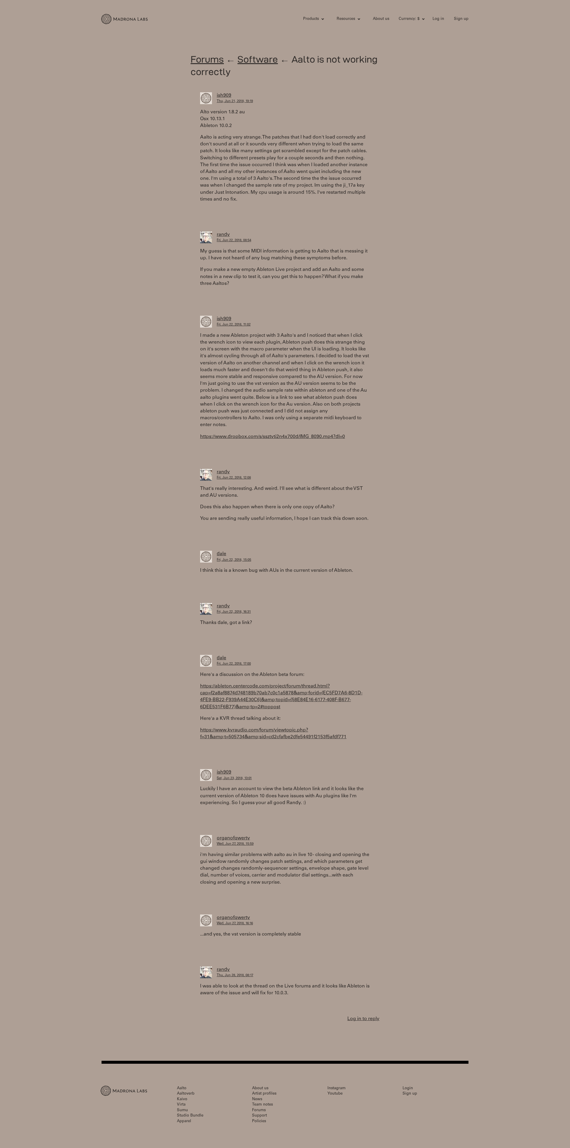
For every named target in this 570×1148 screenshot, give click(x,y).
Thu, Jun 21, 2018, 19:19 (235, 101)
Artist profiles (264, 1094)
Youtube (335, 1094)
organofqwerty (233, 838)
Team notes (262, 1105)
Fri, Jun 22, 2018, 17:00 (234, 664)
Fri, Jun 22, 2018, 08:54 (234, 240)
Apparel (184, 1121)
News (257, 1099)
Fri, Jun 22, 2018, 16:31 (234, 612)
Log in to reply (363, 1019)
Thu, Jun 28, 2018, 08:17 (235, 975)
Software (258, 59)
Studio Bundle (190, 1116)
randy (223, 234)
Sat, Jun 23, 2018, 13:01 (234, 778)
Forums (207, 59)
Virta (181, 1105)
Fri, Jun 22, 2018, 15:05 (234, 560)
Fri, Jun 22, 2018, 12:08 (234, 477)
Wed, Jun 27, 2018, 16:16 (235, 923)
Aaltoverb (185, 1094)
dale (221, 554)
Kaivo (182, 1099)
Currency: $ (409, 19)
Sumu (182, 1110)
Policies (259, 1121)
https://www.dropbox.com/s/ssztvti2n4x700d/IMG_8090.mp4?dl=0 (272, 436)
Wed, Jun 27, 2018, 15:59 (235, 844)
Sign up (461, 19)
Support (259, 1116)
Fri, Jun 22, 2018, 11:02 (234, 324)
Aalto (181, 1088)
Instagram (336, 1088)
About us (381, 19)
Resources (346, 19)
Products (311, 19)
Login (408, 1088)
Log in (438, 19)
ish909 (224, 95)
